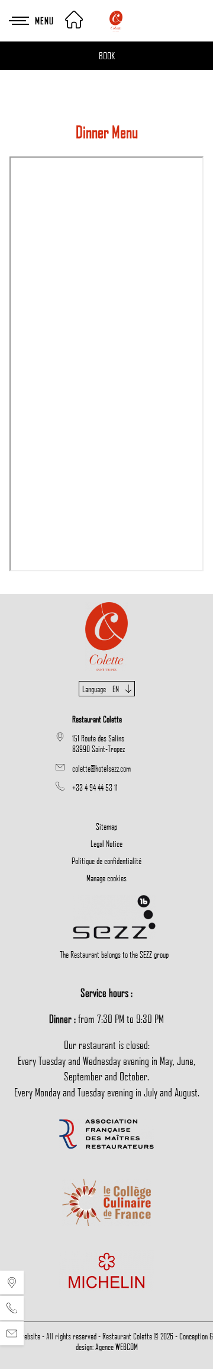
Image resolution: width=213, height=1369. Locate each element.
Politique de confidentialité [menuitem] (106, 860)
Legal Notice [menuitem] (106, 843)
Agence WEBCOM (116, 1346)
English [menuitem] (107, 720)
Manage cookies (106, 877)
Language (100, 688)
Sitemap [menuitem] (106, 826)
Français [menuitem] (106, 703)
